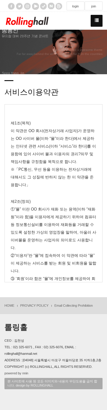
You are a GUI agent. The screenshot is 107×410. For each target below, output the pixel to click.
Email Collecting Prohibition (73, 305)
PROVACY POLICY (34, 305)
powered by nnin (16, 373)
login (75, 6)
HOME (9, 305)
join (93, 6)
